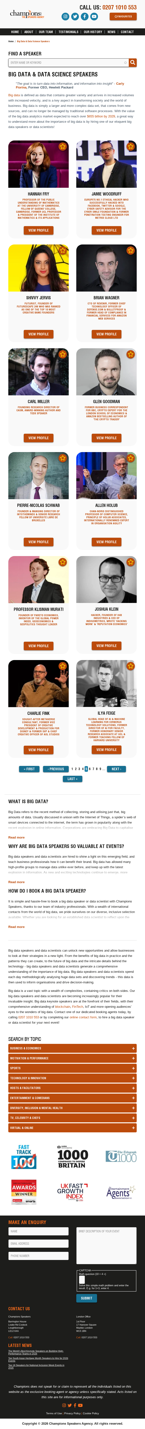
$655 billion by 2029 (101, 116)
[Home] (27, 14)
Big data (14, 95)
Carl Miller (38, 401)
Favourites (124, 16)
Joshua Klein (106, 609)
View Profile (39, 230)
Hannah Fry (38, 194)
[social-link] (64, 1405)
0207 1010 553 (120, 7)
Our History (93, 31)
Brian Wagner (106, 297)
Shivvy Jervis (38, 297)
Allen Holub (106, 505)
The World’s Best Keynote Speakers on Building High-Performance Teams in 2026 (36, 1352)
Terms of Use (54, 1413)
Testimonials (68, 31)
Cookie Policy (91, 1413)
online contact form (83, 1017)
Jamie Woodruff (107, 194)
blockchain (62, 1007)
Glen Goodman (106, 401)
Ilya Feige (106, 713)
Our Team (46, 31)
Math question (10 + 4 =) (92, 1274)
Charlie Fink (38, 713)
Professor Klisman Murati (38, 609)
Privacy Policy (72, 1413)
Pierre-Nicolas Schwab (38, 505)
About (28, 31)
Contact (127, 31)
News (111, 31)
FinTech (77, 1007)
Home (15, 31)
